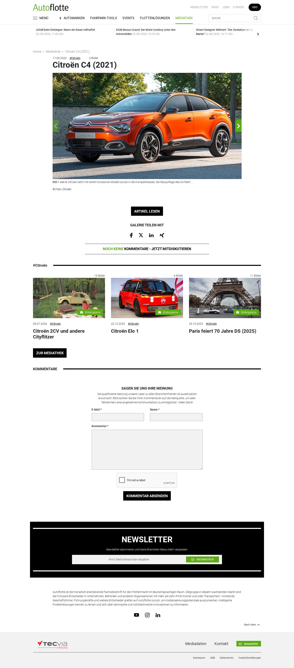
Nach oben (250, 624)
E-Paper (238, 7)
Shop (215, 7)
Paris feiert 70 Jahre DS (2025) (222, 331)
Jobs (225, 7)
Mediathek (184, 18)
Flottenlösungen (155, 18)
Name (154, 409)
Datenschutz (226, 657)
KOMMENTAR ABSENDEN (147, 496)
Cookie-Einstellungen (249, 657)
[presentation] (258, 34)
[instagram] (147, 614)
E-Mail (96, 409)
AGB (212, 657)
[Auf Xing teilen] (162, 235)
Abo (255, 7)
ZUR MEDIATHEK (50, 353)
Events (128, 18)
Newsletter (199, 7)
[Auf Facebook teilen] (131, 235)
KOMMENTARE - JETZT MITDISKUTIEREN (147, 249)
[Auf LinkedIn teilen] (151, 235)
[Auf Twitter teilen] (141, 235)
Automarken (74, 18)
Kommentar (99, 426)
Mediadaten (195, 643)
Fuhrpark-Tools (103, 18)
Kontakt (221, 643)
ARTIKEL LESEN (147, 211)
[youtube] (136, 614)
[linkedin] (158, 614)
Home (37, 51)
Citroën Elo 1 (125, 331)
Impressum (199, 657)
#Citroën (75, 58)
